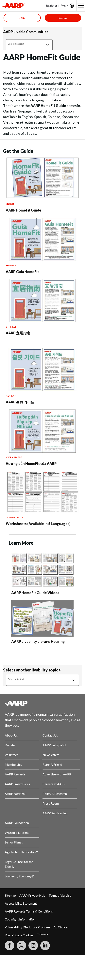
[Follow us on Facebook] (9, 945)
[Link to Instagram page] (33, 945)
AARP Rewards (15, 774)
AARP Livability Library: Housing (38, 641)
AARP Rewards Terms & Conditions (29, 911)
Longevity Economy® (19, 876)
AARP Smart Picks (17, 784)
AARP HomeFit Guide (23, 210)
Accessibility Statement (21, 903)
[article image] (42, 198)
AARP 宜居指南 (18, 333)
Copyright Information (20, 919)
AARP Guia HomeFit (22, 271)
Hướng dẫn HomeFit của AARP (31, 463)
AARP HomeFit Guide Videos (35, 593)
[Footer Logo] (42, 703)
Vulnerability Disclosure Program (27, 927)
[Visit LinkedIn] (45, 945)
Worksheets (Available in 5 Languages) (38, 523)
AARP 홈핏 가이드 (20, 402)
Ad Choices (61, 927)
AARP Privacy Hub (32, 895)
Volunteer (11, 755)
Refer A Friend (52, 764)
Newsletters (50, 755)
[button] (81, 5)
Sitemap (10, 895)
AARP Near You (15, 793)
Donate (10, 745)
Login (64, 5)
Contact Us (50, 735)
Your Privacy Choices (19, 935)
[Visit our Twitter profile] (21, 945)
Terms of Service (60, 895)
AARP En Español (54, 745)
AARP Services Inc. (55, 813)
